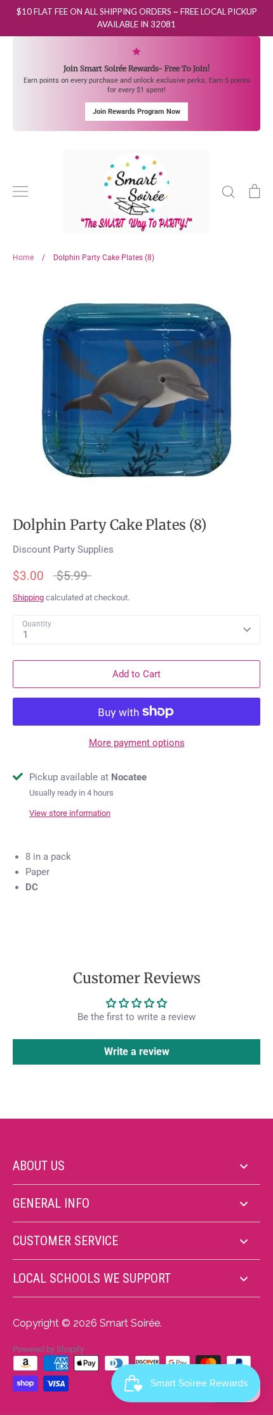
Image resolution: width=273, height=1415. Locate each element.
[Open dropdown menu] (243, 1166)
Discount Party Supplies (63, 549)
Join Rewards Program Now (136, 111)
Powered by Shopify (48, 1349)
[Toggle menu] (20, 191)
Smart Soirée (130, 1323)
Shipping (28, 597)
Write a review (137, 1052)
